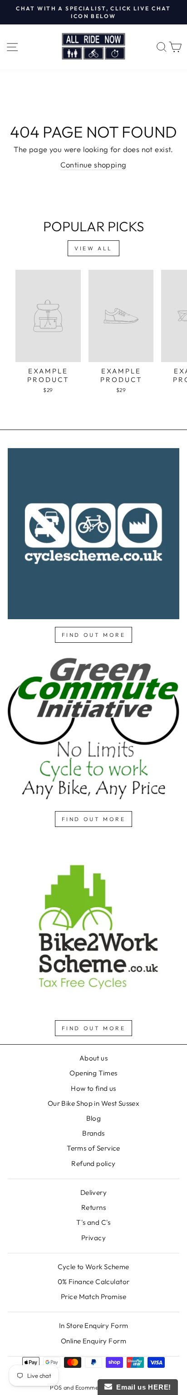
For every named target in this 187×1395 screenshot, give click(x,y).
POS (56, 1387)
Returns (93, 1207)
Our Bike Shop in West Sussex (94, 1103)
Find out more (94, 634)
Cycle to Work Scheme (93, 1266)
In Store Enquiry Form (93, 1325)
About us (93, 1058)
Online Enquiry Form (93, 1341)
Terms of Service (93, 1148)
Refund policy (93, 1163)
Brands (93, 1133)
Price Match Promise (93, 1296)
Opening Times (93, 1073)
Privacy (93, 1237)
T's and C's (93, 1222)
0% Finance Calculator (94, 1281)
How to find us (93, 1088)
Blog (93, 1118)
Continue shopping (93, 164)
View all (93, 248)
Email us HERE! (141, 1387)
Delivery (93, 1192)
